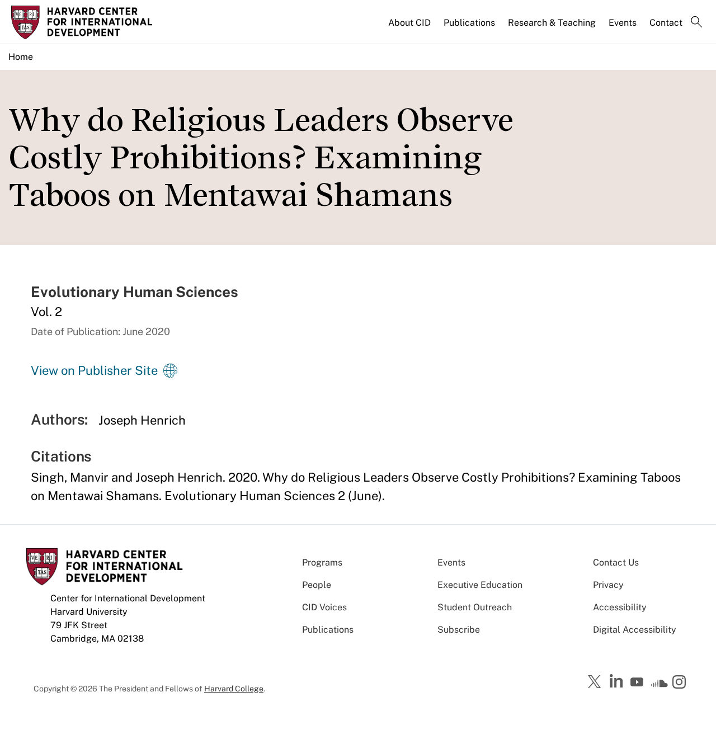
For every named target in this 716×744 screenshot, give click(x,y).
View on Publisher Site (94, 370)
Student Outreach (474, 607)
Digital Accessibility (634, 629)
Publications (469, 22)
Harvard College (233, 688)
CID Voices (324, 607)
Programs (322, 562)
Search (696, 23)
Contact (665, 22)
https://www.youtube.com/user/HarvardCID (638, 682)
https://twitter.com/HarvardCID (596, 682)
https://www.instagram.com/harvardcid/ (680, 683)
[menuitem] (410, 27)
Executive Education (479, 585)
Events (623, 22)
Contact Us (616, 562)
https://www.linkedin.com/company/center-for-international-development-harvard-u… (617, 681)
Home (20, 56)
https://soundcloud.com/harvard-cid (659, 686)
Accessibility (620, 607)
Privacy (608, 585)
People (316, 585)
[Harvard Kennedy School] (91, 22)
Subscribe (458, 629)
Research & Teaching (552, 22)
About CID (409, 22)
